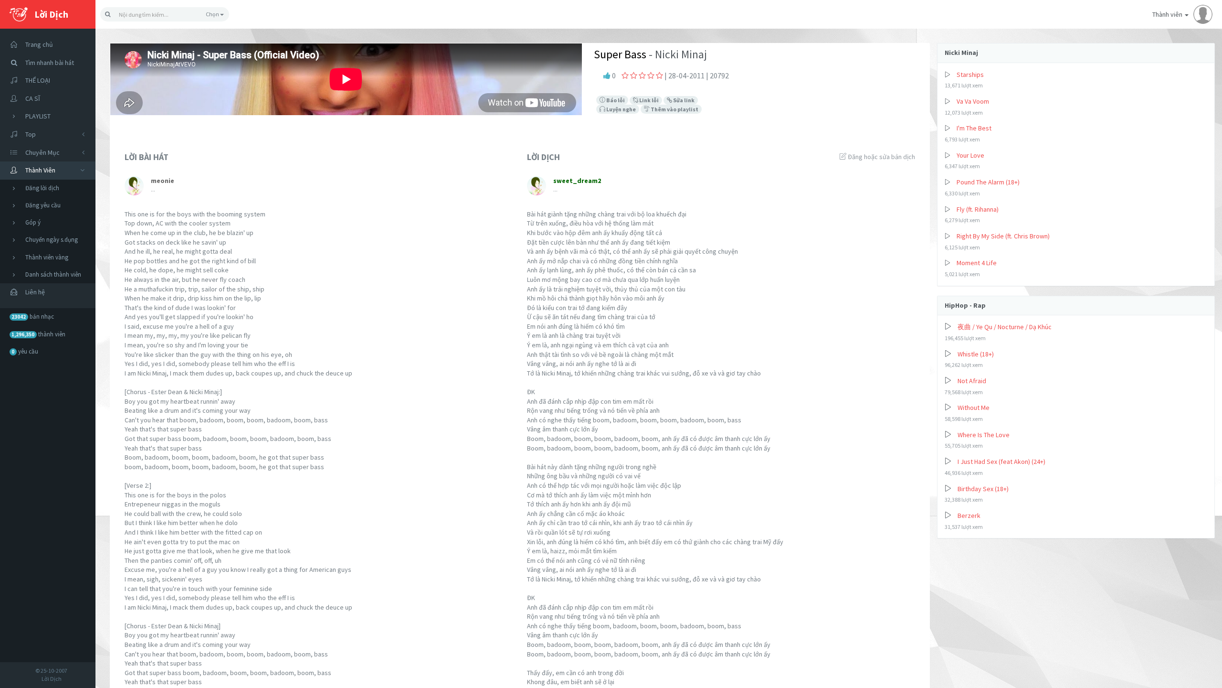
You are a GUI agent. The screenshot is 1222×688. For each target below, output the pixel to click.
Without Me (974, 407)
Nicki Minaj (961, 52)
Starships (970, 74)
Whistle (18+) (976, 354)
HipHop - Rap (965, 305)
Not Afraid (972, 380)
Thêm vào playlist (674, 109)
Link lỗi (648, 100)
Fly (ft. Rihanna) (978, 209)
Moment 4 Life (977, 262)
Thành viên (1168, 14)
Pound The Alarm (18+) (988, 182)
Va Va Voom (973, 101)
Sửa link (683, 100)
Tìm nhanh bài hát (49, 62)
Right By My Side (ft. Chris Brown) (1003, 236)
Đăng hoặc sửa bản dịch (880, 156)
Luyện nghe (620, 109)
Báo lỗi (615, 100)
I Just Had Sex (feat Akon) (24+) (1001, 461)
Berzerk (969, 515)
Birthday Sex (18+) (983, 488)
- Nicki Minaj (676, 54)
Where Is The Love (984, 434)
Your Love (970, 155)
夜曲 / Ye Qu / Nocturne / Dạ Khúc (1005, 326)
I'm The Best (974, 128)
